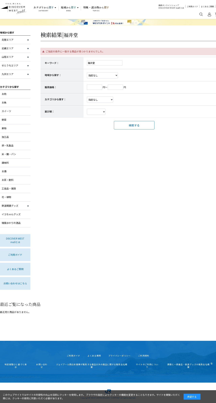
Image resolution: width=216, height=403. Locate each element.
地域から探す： (53, 75)
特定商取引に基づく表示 (16, 365)
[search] (201, 14)
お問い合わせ (41, 365)
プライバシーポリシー (119, 355)
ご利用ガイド (192, 6)
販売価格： (51, 87)
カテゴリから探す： (55, 99)
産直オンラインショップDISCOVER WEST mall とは (171, 6)
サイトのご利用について (147, 365)
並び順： (49, 111)
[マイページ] (209, 15)
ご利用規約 (143, 355)
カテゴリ (43, 8)
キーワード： (52, 63)
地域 (68, 8)
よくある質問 (94, 355)
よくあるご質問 (207, 6)
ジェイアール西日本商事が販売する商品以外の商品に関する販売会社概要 (91, 365)
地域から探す (7, 32)
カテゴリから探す (9, 86)
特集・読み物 (96, 8)
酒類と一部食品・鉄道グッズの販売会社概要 (188, 365)
